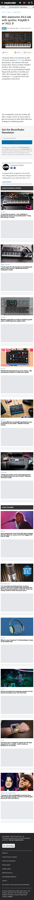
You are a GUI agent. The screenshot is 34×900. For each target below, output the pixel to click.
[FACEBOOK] (12, 168)
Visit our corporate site (16, 840)
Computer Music (14, 28)
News (4, 28)
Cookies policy (6, 869)
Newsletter (28, 52)
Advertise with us (7, 873)
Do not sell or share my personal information (15, 884)
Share (6, 52)
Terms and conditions (8, 861)
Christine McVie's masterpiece (18, 7)
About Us (5, 853)
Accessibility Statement (9, 877)
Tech (3, 12)
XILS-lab (19, 60)
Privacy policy (6, 865)
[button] (2, 2)
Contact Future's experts (9, 857)
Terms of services (23, 147)
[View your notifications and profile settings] (20, 2)
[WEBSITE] (15, 168)
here (11, 76)
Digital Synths (17, 12)
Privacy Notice (26, 149)
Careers (4, 880)
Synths (9, 12)
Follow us (19, 52)
